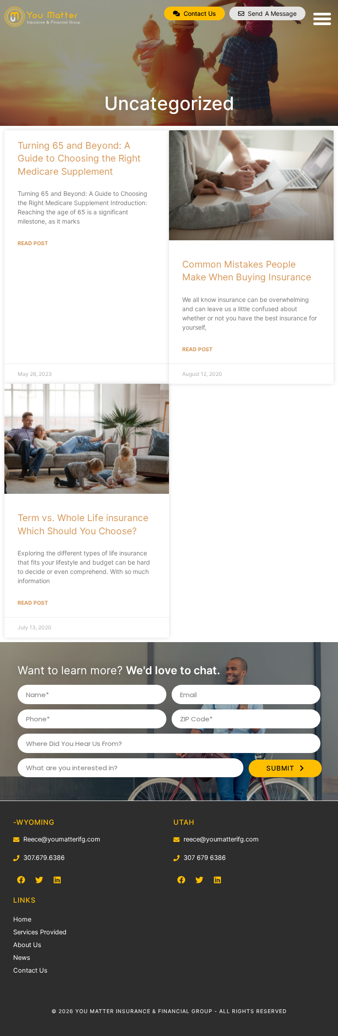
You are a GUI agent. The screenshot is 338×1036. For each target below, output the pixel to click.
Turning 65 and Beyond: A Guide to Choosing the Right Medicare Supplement (79, 158)
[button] (194, 13)
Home (22, 919)
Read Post (33, 243)
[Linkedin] (217, 880)
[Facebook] (181, 880)
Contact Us (30, 970)
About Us (27, 945)
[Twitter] (199, 880)
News (21, 958)
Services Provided (39, 932)
